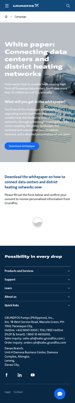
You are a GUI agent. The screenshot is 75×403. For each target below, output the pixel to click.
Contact (18, 392)
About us (11, 297)
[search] (68, 5)
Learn (8, 288)
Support (10, 279)
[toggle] (7, 5)
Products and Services (19, 271)
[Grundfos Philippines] (6, 17)
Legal (8, 392)
